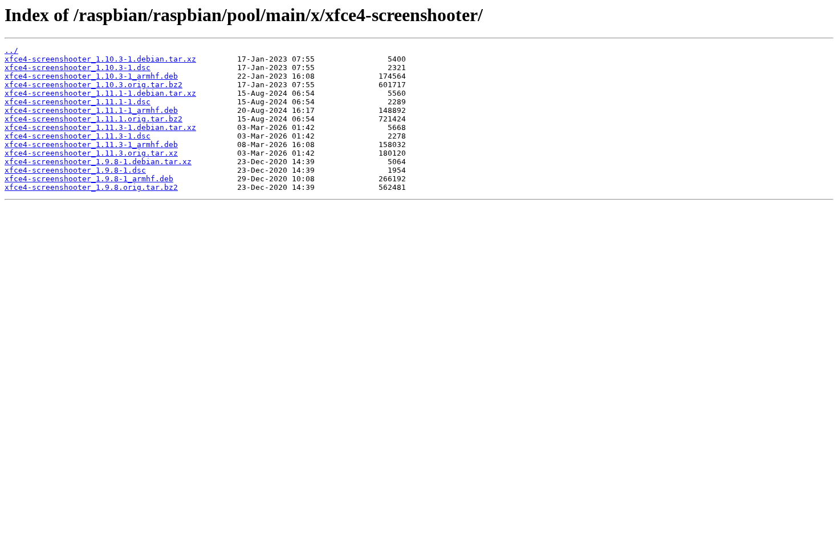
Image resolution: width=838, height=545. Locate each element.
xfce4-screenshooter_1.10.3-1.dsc (77, 67)
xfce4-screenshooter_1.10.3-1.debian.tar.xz (100, 59)
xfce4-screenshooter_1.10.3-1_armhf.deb (91, 76)
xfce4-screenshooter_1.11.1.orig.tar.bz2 (93, 119)
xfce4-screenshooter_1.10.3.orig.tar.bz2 (93, 84)
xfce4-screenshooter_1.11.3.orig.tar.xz (91, 153)
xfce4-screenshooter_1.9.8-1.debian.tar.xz (98, 161)
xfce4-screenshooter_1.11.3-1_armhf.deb (91, 144)
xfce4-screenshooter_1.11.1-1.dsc (77, 101)
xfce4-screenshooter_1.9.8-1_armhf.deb (89, 178)
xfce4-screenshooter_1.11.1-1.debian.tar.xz (100, 93)
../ (11, 50)
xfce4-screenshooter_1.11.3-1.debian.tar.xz (100, 127)
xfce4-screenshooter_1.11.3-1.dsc (77, 136)
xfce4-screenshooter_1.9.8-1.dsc (75, 170)
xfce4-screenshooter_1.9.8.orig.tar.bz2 (91, 187)
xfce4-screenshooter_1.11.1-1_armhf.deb (91, 110)
